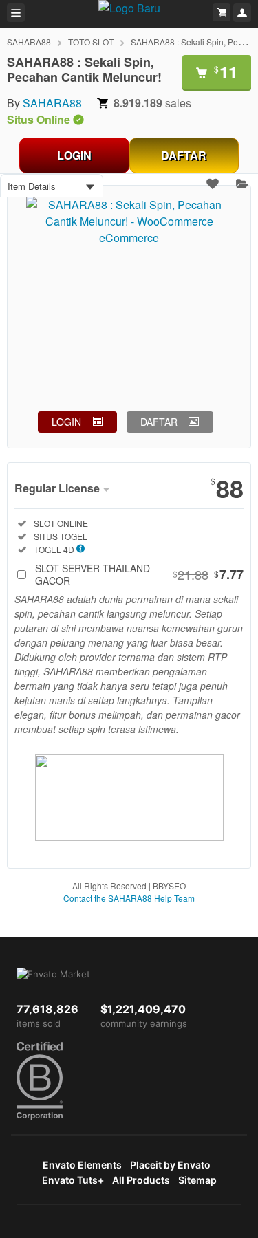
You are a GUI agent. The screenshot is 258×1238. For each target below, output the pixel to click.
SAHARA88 (29, 41)
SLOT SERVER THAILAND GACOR (139, 574)
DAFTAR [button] (159, 421)
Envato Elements (82, 1165)
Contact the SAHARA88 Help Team (129, 898)
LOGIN (74, 155)
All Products (141, 1180)
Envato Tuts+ (73, 1180)
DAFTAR (183, 155)
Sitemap (197, 1180)
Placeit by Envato (170, 1165)
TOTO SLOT (91, 41)
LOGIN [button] (66, 421)
